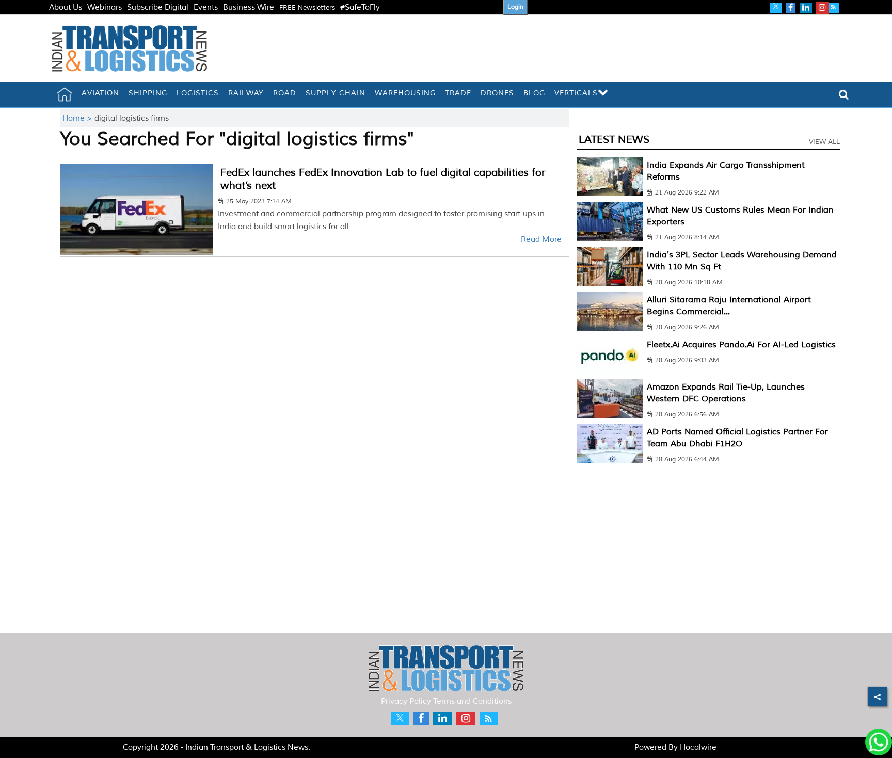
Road (284, 93)
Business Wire (248, 7)
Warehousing (405, 93)
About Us (65, 7)
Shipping (148, 93)
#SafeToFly (360, 7)
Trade (458, 93)
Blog (534, 93)
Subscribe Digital (157, 7)
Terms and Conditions (472, 701)
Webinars (104, 7)
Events (206, 7)
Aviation (100, 93)
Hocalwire (698, 747)
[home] (64, 94)
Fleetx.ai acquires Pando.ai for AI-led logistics (741, 345)
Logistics (198, 93)
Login (515, 7)
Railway (246, 93)
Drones (497, 93)
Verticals (576, 93)
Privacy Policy (406, 701)
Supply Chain (335, 93)
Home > (78, 118)
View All (824, 142)
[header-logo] (129, 48)
